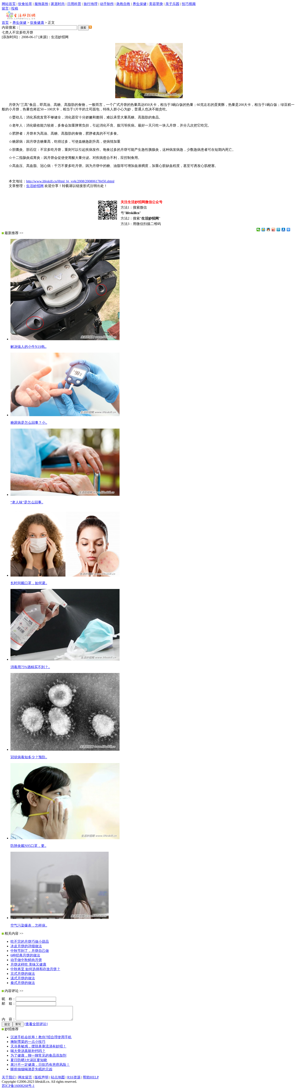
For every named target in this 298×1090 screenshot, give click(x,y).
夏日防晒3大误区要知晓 (28, 1060)
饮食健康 (37, 22)
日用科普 (74, 4)
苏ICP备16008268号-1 (18, 1086)
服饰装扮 (41, 4)
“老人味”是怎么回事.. (26, 502)
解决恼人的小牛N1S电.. (28, 346)
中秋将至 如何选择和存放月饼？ (35, 969)
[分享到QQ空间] (263, 229)
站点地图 (58, 1077)
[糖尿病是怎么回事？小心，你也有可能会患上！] (65, 415)
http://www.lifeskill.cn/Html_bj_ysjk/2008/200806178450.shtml (70, 181)
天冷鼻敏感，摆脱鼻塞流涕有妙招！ (38, 1046)
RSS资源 (73, 1077)
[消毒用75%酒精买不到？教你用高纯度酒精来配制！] (65, 659)
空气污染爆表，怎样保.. (28, 925)
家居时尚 (58, 4)
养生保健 (140, 4)
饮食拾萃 (25, 4)
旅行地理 (91, 4)
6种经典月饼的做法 (25, 955)
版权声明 (41, 1077)
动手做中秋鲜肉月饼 (26, 960)
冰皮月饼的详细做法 (26, 946)
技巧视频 (189, 4)
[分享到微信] (258, 229)
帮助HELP (91, 1077)
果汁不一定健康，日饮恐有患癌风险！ (40, 1064)
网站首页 (9, 4)
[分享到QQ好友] (268, 229)
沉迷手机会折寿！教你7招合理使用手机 (41, 1037)
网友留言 (25, 1077)
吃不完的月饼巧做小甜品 (29, 941)
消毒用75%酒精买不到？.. (30, 667)
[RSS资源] (90, 27)
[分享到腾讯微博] (278, 229)
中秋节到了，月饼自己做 (29, 951)
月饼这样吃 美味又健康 (28, 964)
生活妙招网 (35, 186)
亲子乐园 (172, 4)
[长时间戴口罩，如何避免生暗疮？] (65, 575)
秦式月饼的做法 (22, 983)
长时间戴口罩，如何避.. (28, 583)
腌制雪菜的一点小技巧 (27, 1042)
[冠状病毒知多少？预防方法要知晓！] (65, 749)
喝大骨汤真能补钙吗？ (27, 1051)
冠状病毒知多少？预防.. (28, 757)
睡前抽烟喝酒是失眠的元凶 (31, 1069)
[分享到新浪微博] (273, 229)
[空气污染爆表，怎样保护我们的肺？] (59, 918)
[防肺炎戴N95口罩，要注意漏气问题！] (65, 838)
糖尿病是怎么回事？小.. (28, 422)
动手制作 (107, 4)
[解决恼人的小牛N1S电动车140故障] (65, 339)
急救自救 (123, 4)
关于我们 (9, 1077)
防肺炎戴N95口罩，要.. (28, 846)
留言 (5, 8)
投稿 (14, 8)
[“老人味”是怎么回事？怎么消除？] (65, 494)
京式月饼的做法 (22, 973)
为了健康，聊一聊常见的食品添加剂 (38, 1055)
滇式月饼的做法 (22, 978)
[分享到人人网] (283, 229)
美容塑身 (156, 4)
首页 (5, 22)
